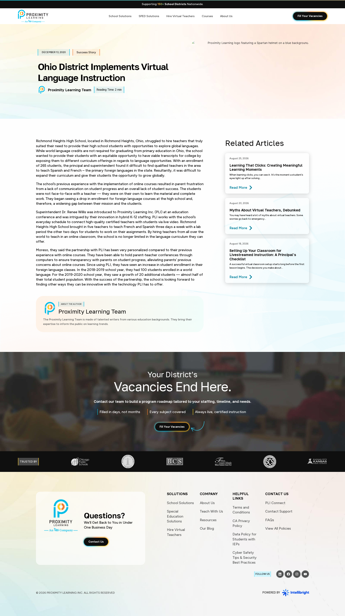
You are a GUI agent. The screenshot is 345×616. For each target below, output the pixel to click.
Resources (208, 520)
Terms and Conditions (241, 509)
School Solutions (120, 16)
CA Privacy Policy (241, 523)
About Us (226, 16)
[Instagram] (297, 574)
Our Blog (207, 528)
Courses (207, 16)
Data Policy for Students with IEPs (244, 539)
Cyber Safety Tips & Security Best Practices (245, 557)
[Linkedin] (280, 574)
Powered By (271, 592)
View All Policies (278, 528)
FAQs (269, 520)
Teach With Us (211, 511)
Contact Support (278, 511)
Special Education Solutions (175, 516)
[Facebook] (288, 574)
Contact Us (276, 494)
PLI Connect (275, 503)
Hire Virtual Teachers (180, 16)
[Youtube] (305, 574)
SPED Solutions (149, 16)
